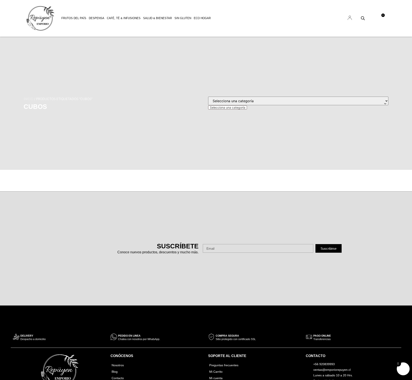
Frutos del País (73, 18)
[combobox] (227, 107)
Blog (115, 371)
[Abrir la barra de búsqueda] (363, 18)
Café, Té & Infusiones (124, 18)
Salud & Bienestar (157, 18)
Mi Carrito (216, 371)
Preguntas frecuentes (223, 365)
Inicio (28, 99)
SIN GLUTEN (182, 18)
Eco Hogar (202, 18)
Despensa (96, 18)
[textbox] (227, 107)
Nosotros (118, 365)
